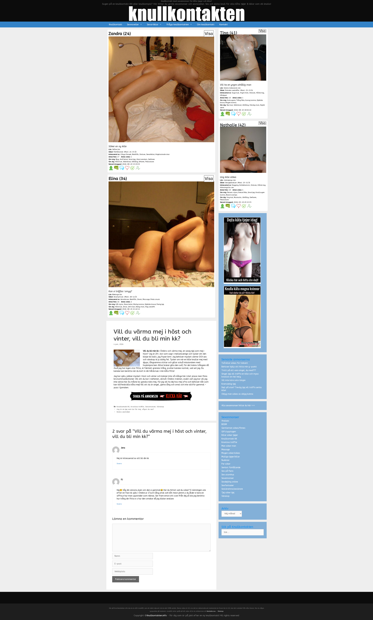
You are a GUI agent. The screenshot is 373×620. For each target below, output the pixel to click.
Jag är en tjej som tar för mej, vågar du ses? (135, 409)
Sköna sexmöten (123, 412)
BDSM (224, 424)
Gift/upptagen (228, 431)
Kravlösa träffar (137, 407)
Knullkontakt (115, 24)
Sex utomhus (227, 474)
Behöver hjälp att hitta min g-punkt (239, 366)
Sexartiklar (152, 24)
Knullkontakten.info (157, 615)
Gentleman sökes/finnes (233, 428)
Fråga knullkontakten (178, 24)
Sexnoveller (133, 24)
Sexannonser (150, 407)
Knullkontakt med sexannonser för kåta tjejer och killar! (186, 1)
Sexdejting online (229, 482)
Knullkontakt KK (123, 407)
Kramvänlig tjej (228, 384)
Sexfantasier (227, 485)
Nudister (225, 460)
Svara (119, 463)
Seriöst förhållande (230, 467)
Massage (225, 449)
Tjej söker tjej (227, 492)
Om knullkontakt (205, 24)
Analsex (225, 421)
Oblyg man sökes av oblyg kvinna (237, 394)
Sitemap (220, 611)
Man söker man (228, 446)
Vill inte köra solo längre (233, 380)
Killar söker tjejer (229, 435)
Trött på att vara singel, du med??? (238, 370)
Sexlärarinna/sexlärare (232, 489)
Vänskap (160, 407)
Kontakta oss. (211, 611)
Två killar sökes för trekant (234, 363)
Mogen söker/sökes (230, 453)
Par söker (225, 464)
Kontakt (223, 24)
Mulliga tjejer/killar (230, 456)
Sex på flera (227, 471)
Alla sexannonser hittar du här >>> (238, 405)
